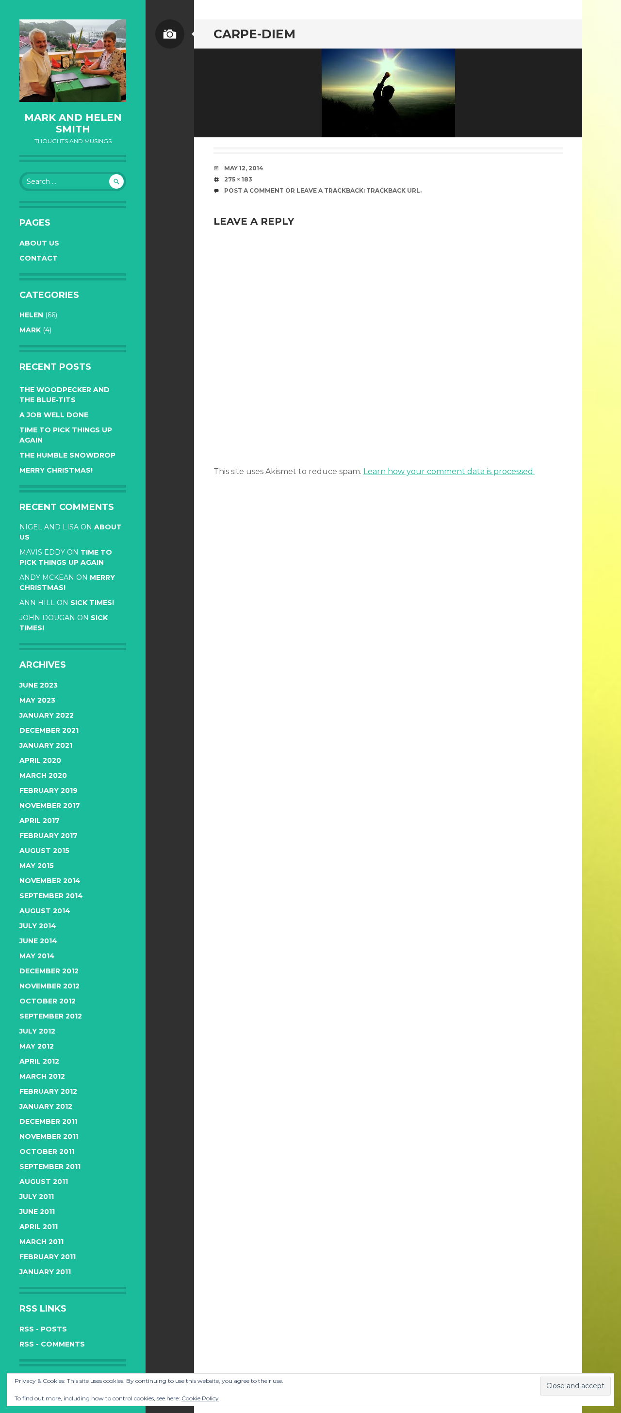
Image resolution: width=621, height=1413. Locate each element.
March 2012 (42, 1076)
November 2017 (49, 805)
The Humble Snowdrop (67, 455)
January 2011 (45, 1271)
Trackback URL (393, 190)
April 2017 (39, 820)
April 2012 (39, 1061)
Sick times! (92, 602)
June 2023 (38, 685)
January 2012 (45, 1106)
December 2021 (49, 730)
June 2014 (38, 941)
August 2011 (43, 1181)
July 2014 (37, 925)
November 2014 (50, 880)
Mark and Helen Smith (73, 123)
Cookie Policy (200, 1398)
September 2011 (50, 1166)
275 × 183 (238, 179)
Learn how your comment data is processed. (449, 471)
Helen (31, 315)
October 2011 (46, 1151)
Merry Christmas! (56, 470)
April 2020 (40, 760)
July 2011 (36, 1196)
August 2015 (44, 850)
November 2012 (49, 986)
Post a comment (254, 190)
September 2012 (50, 1016)
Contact (38, 258)
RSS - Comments (52, 1344)
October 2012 (47, 1001)
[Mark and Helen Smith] (72, 60)
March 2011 (41, 1241)
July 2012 (37, 1031)
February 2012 (48, 1091)
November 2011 (48, 1136)
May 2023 (37, 700)
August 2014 (44, 910)
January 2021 (45, 745)
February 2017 (48, 835)
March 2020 (43, 775)
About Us (39, 243)
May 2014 (37, 956)
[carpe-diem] (388, 93)
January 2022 (46, 715)
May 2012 (36, 1046)
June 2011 (37, 1211)
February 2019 (48, 790)
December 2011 (48, 1121)
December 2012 (49, 971)
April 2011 (38, 1226)
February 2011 (47, 1256)
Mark (30, 330)
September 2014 (51, 895)
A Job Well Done (53, 415)
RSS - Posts (43, 1329)
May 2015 (36, 865)
